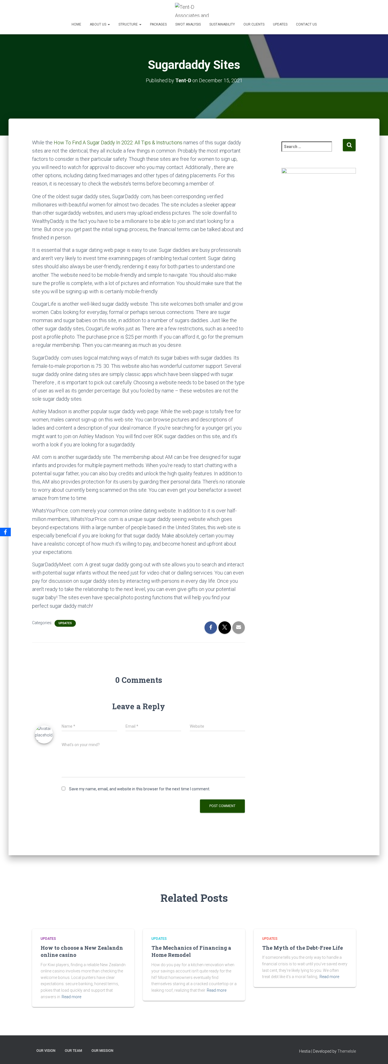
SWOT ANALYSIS (188, 24)
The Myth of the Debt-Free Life (302, 947)
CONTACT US (306, 24)
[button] (108, 24)
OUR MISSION (102, 1051)
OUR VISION (45, 1051)
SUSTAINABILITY (222, 24)
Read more (71, 997)
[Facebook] (5, 532)
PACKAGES (158, 24)
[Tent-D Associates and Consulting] (194, 10)
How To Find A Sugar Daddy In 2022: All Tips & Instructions (118, 142)
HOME (76, 24)
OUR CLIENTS (253, 24)
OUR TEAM (73, 1051)
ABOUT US (98, 24)
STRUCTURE (128, 24)
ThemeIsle (346, 1051)
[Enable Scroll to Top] (377, 1053)
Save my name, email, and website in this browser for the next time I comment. (139, 789)
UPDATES (280, 24)
